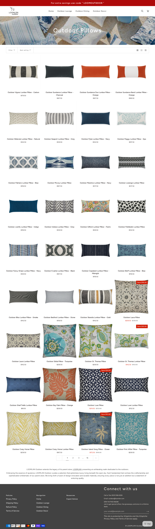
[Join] (146, 511)
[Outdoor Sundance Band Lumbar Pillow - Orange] (131, 71)
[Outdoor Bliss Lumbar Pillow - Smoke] (23, 296)
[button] (51, 11)
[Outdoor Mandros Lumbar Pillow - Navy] (95, 162)
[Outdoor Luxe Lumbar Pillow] (131, 384)
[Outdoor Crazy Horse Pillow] (23, 428)
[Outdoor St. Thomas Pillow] (95, 340)
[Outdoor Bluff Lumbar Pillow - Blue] (131, 250)
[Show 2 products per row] (138, 50)
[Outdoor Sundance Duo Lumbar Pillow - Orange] (95, 71)
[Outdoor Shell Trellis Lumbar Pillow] (23, 384)
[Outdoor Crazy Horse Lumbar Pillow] (59, 428)
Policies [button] (9, 495)
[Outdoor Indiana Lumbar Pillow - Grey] (59, 206)
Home (38, 499)
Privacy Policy (109, 519)
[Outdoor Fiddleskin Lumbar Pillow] (131, 206)
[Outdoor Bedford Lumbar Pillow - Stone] (59, 296)
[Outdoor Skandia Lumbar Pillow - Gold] (95, 296)
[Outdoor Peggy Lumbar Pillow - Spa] (131, 118)
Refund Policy (11, 507)
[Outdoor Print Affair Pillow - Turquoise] (131, 428)
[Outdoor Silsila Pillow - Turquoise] (59, 340)
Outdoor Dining (42, 507)
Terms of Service (125, 519)
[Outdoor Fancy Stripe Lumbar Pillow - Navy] (23, 250)
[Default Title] (23, 71)
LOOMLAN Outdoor (135, 526)
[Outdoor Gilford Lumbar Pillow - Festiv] (95, 206)
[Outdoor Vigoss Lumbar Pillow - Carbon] (23, 71)
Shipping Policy (12, 503)
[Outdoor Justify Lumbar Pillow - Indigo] (23, 206)
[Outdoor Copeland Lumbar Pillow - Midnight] (95, 250)
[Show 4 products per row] (146, 50)
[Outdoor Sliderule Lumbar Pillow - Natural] (23, 118)
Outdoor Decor (42, 511)
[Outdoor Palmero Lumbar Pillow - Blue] (23, 162)
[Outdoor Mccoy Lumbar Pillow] (59, 162)
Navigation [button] (40, 495)
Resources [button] (70, 495)
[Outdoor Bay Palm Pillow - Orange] (59, 384)
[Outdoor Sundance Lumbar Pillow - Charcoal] (59, 71)
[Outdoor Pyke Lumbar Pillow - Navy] (95, 118)
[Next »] (96, 458)
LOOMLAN (77, 469)
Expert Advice (72, 499)
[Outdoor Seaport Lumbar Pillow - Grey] (59, 118)
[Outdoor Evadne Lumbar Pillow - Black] (59, 250)
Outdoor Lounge (42, 503)
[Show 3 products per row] (141, 50)
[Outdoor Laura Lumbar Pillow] (23, 340)
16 (87, 458)
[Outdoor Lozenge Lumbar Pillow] (131, 162)
